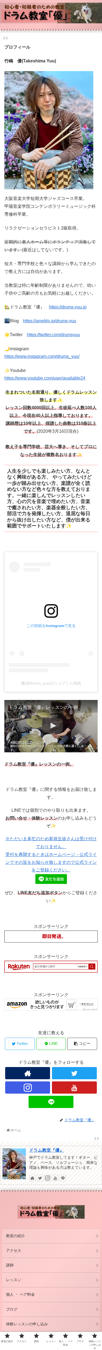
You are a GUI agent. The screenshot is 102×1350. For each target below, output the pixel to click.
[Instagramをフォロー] (27, 1087)
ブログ (11, 1309)
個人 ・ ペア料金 (20, 1294)
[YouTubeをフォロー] (74, 1087)
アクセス (13, 1250)
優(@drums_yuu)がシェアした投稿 (51, 683)
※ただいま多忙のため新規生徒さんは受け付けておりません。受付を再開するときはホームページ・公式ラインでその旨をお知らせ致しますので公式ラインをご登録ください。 (51, 854)
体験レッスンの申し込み (27, 1324)
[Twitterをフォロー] (74, 1073)
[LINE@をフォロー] (51, 1102)
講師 (10, 1265)
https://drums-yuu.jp (67, 307)
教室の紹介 (15, 1236)
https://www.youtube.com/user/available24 (44, 378)
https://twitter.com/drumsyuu (53, 334)
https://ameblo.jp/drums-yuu (49, 321)
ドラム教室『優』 (46, 1150)
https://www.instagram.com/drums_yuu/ (41, 356)
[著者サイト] (27, 1073)
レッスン (13, 1280)
